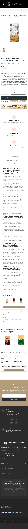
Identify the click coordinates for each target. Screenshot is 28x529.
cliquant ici (6, 242)
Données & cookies (5, 505)
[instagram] (16, 422)
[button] (14, 463)
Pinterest (21, 63)
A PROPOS (9, 9)
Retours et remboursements (7, 507)
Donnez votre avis (6, 63)
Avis (14, 163)
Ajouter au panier (18, 92)
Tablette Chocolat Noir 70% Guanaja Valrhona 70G (15, 316)
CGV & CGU (3, 503)
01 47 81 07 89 (9, 431)
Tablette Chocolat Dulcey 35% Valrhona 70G (13, 319)
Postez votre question (14, 369)
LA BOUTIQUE (17, 9)
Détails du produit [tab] (14, 160)
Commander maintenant (15, 98)
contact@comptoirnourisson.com (13, 430)
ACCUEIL (3, 9)
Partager (16, 63)
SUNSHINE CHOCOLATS (5, 349)
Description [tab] (14, 157)
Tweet (19, 63)
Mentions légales (4, 506)
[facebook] (11, 422)
